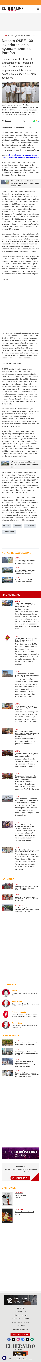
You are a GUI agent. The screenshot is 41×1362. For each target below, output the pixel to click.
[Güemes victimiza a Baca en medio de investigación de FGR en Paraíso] (7, 714)
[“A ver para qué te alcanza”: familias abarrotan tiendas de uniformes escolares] (7, 616)
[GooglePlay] (32, 1339)
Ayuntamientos (9, 531)
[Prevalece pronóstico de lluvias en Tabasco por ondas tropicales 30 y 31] (7, 1052)
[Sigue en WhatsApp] (34, 121)
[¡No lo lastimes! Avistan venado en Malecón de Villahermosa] (7, 1043)
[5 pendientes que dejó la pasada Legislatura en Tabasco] (7, 580)
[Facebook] (9, 1339)
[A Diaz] (6, 993)
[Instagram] (18, 1339)
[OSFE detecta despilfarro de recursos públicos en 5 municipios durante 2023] (7, 560)
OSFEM (6, 526)
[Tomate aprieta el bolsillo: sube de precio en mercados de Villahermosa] (7, 651)
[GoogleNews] (22, 1339)
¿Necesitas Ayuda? (20, 1334)
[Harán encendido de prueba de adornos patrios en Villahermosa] (7, 807)
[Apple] (27, 1339)
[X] (13, 1339)
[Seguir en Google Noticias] (37, 121)
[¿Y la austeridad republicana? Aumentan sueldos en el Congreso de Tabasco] (7, 570)
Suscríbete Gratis (20, 1178)
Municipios (30, 526)
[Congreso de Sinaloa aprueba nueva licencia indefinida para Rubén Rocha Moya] (7, 783)
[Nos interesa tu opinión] (20, 1300)
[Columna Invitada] (6, 1014)
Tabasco (17, 526)
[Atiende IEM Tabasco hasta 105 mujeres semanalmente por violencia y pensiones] (7, 832)
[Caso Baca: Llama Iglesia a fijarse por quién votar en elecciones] (7, 860)
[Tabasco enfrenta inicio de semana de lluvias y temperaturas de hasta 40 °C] (7, 685)
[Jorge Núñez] (6, 1003)
